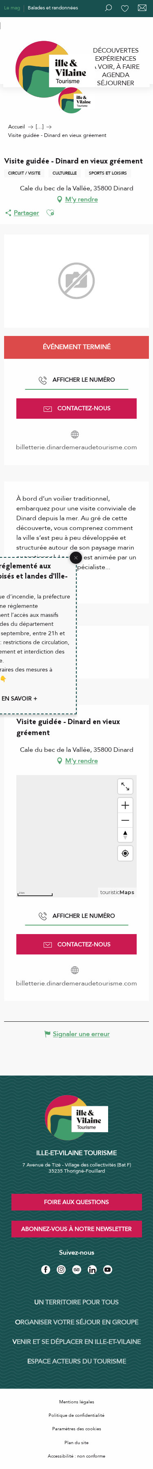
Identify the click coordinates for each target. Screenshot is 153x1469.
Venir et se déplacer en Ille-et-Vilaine (77, 1341)
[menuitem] (116, 50)
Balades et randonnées (53, 7)
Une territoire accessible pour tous (41, 25)
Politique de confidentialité (76, 1415)
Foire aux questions (76, 1202)
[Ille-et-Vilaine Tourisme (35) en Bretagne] (76, 100)
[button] (50, 212)
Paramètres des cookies (76, 1429)
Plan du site (76, 1443)
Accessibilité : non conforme (76, 1456)
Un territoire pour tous (76, 1302)
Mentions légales (76, 1402)
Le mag (12, 7)
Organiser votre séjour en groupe (76, 1322)
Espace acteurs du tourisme (76, 1361)
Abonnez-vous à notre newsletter (76, 1229)
